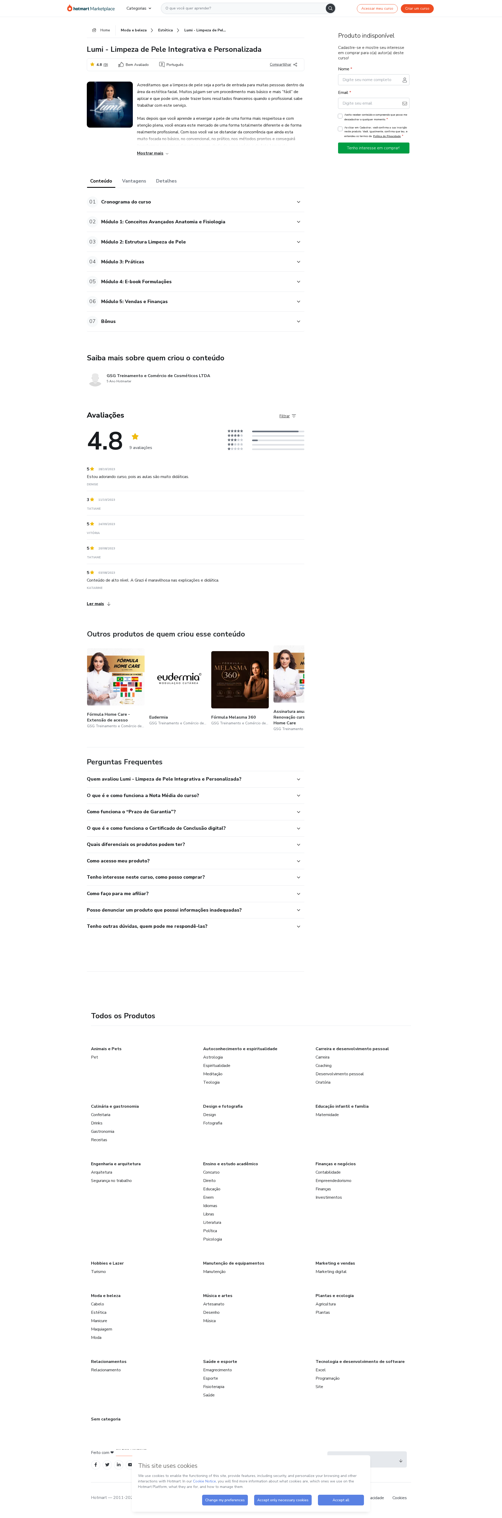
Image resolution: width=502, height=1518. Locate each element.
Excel (321, 1370)
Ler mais (95, 604)
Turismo (98, 1272)
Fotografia (212, 1123)
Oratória (323, 1082)
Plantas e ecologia (335, 1296)
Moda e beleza (106, 1296)
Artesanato (213, 1304)
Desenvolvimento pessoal (340, 1074)
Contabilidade (328, 1172)
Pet (94, 1057)
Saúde (209, 1395)
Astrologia (213, 1057)
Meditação (213, 1074)
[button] (190, 202)
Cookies (399, 1498)
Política (210, 1231)
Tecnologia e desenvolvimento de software (360, 1362)
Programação (328, 1378)
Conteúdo (101, 181)
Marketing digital (331, 1272)
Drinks (96, 1123)
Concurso (211, 1172)
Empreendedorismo (333, 1181)
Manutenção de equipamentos (233, 1263)
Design (209, 1115)
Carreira (322, 1057)
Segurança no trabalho (111, 1181)
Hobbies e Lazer (107, 1263)
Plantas (323, 1312)
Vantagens (134, 181)
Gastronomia (102, 1131)
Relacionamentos (109, 1362)
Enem (208, 1197)
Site (319, 1387)
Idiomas (210, 1206)
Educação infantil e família (342, 1106)
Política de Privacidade (387, 136)
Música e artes (217, 1296)
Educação (211, 1189)
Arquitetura (101, 1172)
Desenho (211, 1312)
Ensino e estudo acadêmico (230, 1164)
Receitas (99, 1140)
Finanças (323, 1189)
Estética (98, 1312)
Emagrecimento (217, 1370)
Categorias (136, 8)
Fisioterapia (213, 1387)
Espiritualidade (216, 1065)
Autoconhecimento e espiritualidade (240, 1049)
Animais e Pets (106, 1049)
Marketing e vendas (335, 1263)
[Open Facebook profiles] (95, 1464)
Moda (96, 1337)
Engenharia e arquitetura (116, 1164)
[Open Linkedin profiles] (119, 1464)
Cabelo (97, 1304)
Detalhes (166, 181)
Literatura (212, 1222)
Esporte (210, 1378)
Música (209, 1321)
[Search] (330, 8)
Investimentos (329, 1197)
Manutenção (214, 1272)
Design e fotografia (223, 1106)
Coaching (324, 1065)
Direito (209, 1181)
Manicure (99, 1321)
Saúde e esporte (220, 1362)
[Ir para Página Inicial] (92, 8)
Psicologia (212, 1239)
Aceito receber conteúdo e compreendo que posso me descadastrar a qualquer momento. (375, 117)
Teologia (211, 1082)
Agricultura (326, 1304)
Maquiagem (101, 1329)
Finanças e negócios (336, 1164)
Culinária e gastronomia (115, 1106)
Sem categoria (106, 1419)
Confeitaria (100, 1115)
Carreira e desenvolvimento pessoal (352, 1049)
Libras (208, 1214)
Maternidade (327, 1115)
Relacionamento (106, 1370)
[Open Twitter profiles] (107, 1464)
